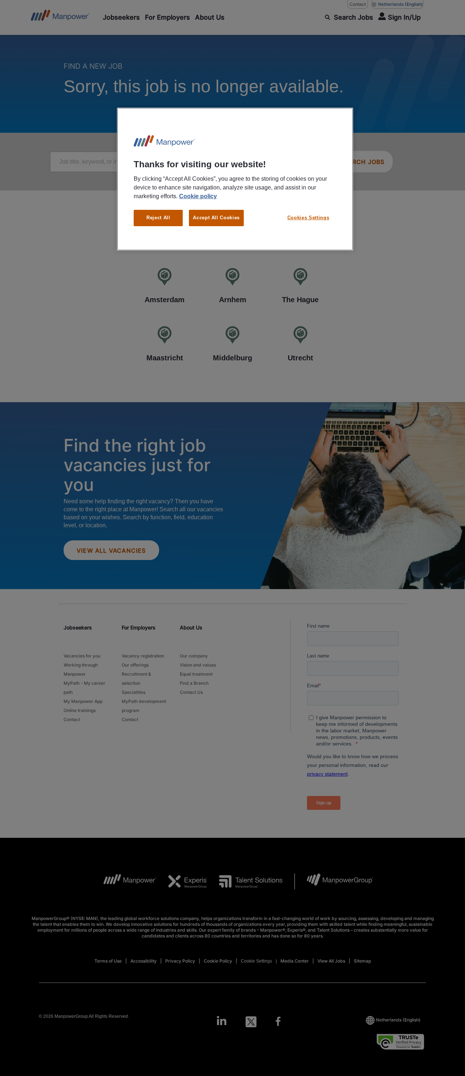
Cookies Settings (308, 217)
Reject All (158, 217)
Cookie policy (198, 196)
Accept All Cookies (216, 217)
